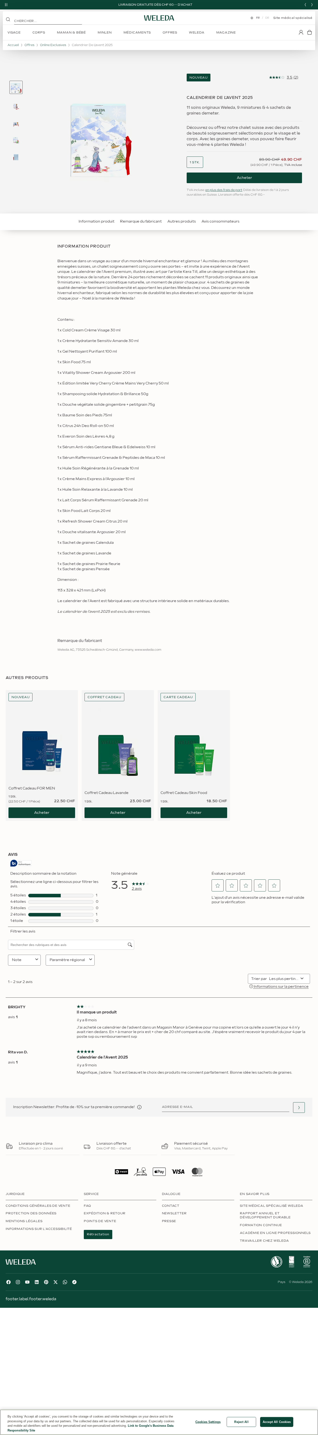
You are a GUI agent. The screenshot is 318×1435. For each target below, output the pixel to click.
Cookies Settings (208, 1422)
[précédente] (305, 4)
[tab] (16, 87)
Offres (29, 45)
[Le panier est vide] (309, 32)
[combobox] (195, 162)
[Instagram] (18, 1282)
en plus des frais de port (223, 190)
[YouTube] (27, 1282)
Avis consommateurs (220, 221)
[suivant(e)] (312, 4)
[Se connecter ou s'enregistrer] (301, 32)
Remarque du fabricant (141, 221)
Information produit (96, 221)
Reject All (241, 1422)
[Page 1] (16, 87)
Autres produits (181, 221)
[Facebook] (8, 1282)
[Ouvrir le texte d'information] (139, 1107)
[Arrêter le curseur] (6, 4)
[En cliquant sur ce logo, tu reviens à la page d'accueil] (159, 18)
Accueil (13, 45)
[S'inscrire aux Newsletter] (299, 1107)
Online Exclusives (53, 45)
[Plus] (276, 1262)
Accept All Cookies (277, 1422)
